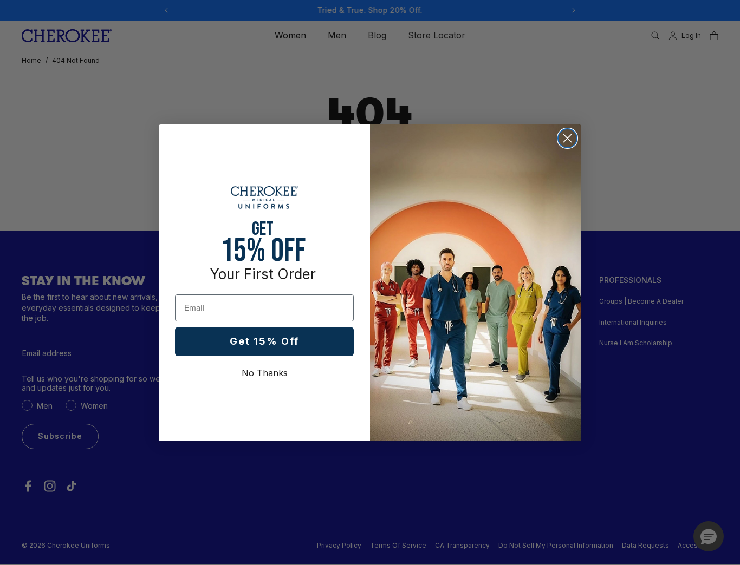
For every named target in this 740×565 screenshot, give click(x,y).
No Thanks (265, 372)
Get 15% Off (264, 341)
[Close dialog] (567, 138)
